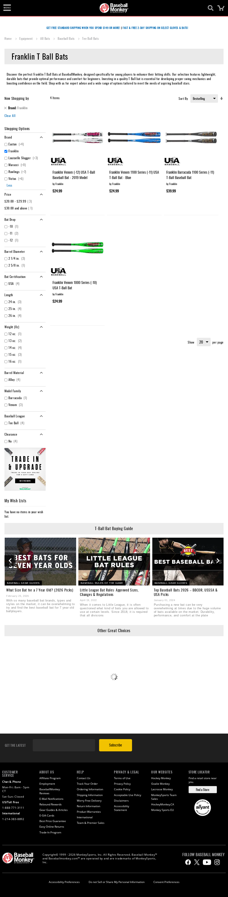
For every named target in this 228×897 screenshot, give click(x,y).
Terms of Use (122, 778)
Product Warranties (89, 812)
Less (9, 185)
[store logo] (111, 8)
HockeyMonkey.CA (162, 804)
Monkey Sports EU (162, 810)
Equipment (26, 38)
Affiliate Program (50, 778)
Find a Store (202, 789)
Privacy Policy (122, 784)
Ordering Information (90, 789)
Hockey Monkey (161, 778)
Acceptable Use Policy (127, 795)
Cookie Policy (122, 789)
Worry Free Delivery (89, 800)
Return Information (88, 806)
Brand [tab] (8, 137)
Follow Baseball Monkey (203, 854)
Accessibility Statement (121, 808)
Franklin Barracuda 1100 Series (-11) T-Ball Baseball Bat (190, 174)
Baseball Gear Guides (23, 583)
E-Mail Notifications (51, 799)
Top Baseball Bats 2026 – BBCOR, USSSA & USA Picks (186, 592)
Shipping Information (90, 795)
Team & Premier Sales (90, 823)
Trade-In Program (50, 832)
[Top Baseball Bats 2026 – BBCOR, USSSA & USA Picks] (188, 561)
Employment (47, 784)
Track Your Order (87, 784)
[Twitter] (197, 862)
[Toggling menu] (7, 8)
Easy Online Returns (51, 827)
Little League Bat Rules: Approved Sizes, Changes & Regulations (109, 592)
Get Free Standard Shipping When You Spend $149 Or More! (83, 28)
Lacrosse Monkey (162, 789)
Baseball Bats (66, 38)
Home (8, 38)
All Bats (45, 38)
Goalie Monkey (160, 784)
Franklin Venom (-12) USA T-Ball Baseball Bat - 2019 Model (74, 174)
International (85, 817)
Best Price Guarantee (52, 821)
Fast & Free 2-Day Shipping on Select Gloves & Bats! (155, 28)
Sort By (183, 98)
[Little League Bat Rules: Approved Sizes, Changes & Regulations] (114, 561)
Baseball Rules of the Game (102, 583)
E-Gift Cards (46, 815)
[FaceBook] (188, 862)
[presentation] (10, 560)
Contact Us (83, 778)
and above (19, 208)
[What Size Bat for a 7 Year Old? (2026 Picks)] (40, 561)
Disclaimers (121, 800)
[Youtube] (207, 862)
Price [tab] (7, 194)
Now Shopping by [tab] (16, 98)
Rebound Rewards (50, 804)
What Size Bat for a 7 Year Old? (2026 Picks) (39, 590)
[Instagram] (217, 862)
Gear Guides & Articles (53, 810)
